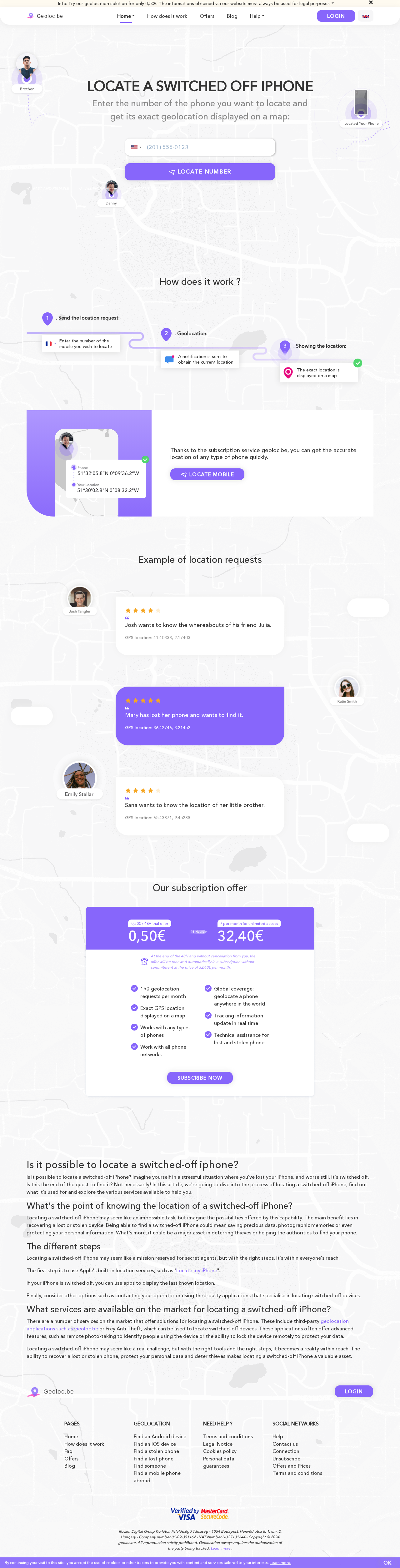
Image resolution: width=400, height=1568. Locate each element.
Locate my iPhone (196, 1270)
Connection (285, 1451)
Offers (207, 16)
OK (387, 1563)
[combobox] (136, 147)
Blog (232, 16)
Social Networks (295, 1424)
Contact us (285, 1444)
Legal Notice (217, 1444)
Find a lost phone (153, 1459)
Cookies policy (220, 1451)
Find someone (150, 1466)
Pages (72, 1424)
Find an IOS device (155, 1444)
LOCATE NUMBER (205, 171)
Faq (68, 1451)
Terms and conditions (228, 1436)
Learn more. (280, 1562)
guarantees (216, 1466)
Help (255, 16)
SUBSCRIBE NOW (200, 1078)
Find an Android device (160, 1436)
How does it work (167, 16)
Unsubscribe (286, 1459)
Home (124, 16)
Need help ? (217, 1424)
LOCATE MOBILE (211, 474)
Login (336, 16)
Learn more (220, 1548)
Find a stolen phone (156, 1451)
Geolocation (152, 1424)
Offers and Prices (291, 1466)
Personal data (218, 1459)
